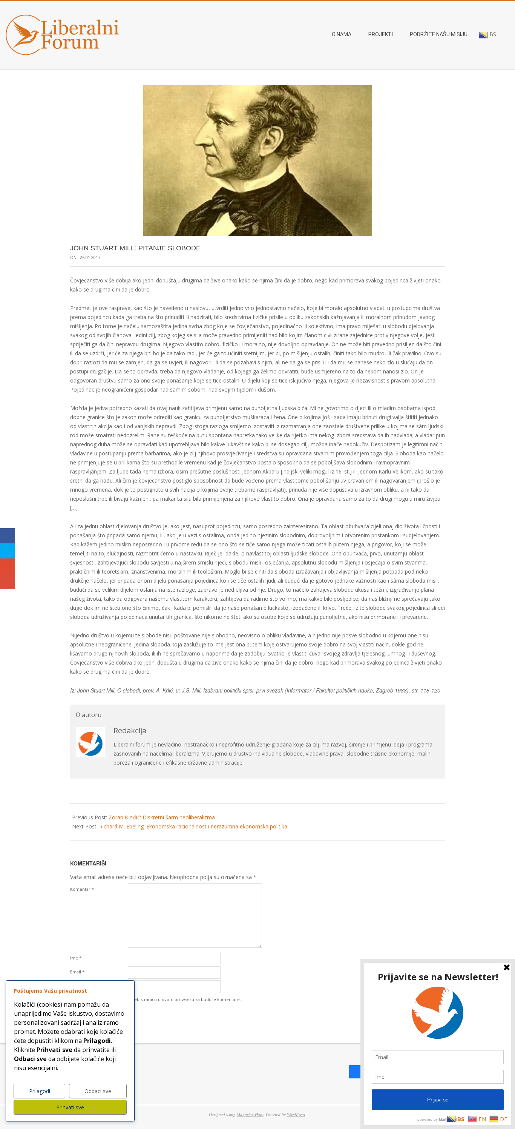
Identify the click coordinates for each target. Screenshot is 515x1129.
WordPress (296, 1114)
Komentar (82, 889)
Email (77, 972)
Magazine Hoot (250, 1114)
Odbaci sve (97, 1091)
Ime (75, 958)
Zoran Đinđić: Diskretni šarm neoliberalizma (162, 817)
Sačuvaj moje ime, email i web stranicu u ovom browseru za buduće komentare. (159, 999)
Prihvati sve (70, 1107)
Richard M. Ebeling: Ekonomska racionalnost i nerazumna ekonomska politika (193, 826)
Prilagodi (39, 1091)
